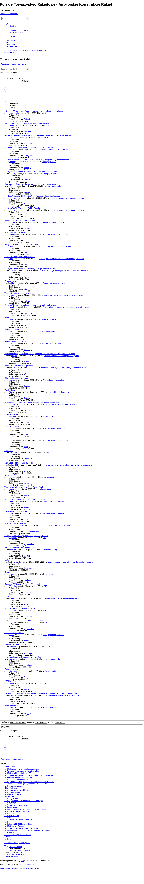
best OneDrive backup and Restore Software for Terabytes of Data (30, 147)
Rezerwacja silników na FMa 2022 (18, 645)
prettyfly (12, 222)
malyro (14, 356)
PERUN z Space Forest (14, 681)
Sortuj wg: (30, 722)
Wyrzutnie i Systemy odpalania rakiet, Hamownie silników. (65, 271)
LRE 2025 (8, 451)
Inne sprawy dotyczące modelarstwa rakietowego (63, 295)
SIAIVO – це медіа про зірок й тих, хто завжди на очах (26, 123)
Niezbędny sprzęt (49, 319)
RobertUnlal (14, 113)
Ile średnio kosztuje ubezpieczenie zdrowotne (22, 657)
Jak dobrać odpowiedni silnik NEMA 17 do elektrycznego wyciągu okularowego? (36, 160)
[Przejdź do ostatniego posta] (34, 119)
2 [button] (5, 85)
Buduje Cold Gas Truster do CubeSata (19, 220)
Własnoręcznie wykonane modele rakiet (55, 247)
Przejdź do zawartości (9, 14)
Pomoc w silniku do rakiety (15, 342)
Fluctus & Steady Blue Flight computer (19, 257)
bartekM (14, 465)
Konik (13, 695)
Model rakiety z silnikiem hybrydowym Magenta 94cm (25, 499)
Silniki (6, 317)
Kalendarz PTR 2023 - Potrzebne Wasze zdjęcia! (24, 584)
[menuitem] (19, 30)
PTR (47, 453)
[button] (5, 76)
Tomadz (12, 380)
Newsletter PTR (10, 475)
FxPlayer (13, 404)
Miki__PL (13, 707)
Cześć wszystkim (11, 414)
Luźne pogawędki (49, 162)
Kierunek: (51, 722)
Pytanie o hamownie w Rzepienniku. (19, 366)
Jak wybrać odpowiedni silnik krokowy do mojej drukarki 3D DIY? (30, 269)
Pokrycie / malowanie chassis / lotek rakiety (21, 245)
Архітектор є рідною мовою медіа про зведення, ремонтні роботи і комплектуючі (38, 135)
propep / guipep (10, 439)
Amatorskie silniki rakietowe (54, 222)
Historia (50, 683)
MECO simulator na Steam (15, 232)
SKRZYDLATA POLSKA (14, 633)
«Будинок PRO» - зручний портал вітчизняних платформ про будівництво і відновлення (41, 111)
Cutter (6, 560)
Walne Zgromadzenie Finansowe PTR (19, 608)
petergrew (13, 149)
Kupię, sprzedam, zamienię (54, 501)
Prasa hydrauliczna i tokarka (15, 523)
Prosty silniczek (10, 390)
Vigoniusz (13, 538)
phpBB (21, 861)
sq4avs (12, 501)
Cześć (7, 572)
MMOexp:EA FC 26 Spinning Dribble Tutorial (22, 208)
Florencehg (14, 198)
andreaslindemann (16, 526)
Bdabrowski (14, 453)
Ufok (11, 247)
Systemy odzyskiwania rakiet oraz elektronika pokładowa (61, 259)
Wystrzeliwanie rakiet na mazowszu (18, 293)
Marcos (12, 186)
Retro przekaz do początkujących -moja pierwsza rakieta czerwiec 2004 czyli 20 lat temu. (39, 354)
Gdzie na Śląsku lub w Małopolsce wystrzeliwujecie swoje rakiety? (31, 305)
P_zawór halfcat (10, 281)
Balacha (12, 319)
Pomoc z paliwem (11, 329)
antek (11, 428)
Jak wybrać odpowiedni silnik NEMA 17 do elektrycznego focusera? (31, 172)
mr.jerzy (12, 295)
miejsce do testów (11, 426)
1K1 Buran (8, 596)
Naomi (12, 162)
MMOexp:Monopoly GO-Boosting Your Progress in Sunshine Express (32, 196)
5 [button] (5, 91)
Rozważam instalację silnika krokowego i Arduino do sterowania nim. (32, 184)
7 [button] (5, 95)
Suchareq (13, 671)
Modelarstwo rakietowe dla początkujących (67, 198)
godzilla (12, 416)
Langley (12, 174)
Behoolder (13, 234)
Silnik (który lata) (11, 705)
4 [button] (5, 89)
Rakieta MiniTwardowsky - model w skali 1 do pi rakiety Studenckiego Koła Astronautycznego (41, 693)
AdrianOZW (16, 598)
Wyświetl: (5, 722)
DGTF (13, 368)
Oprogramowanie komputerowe (55, 149)
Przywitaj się (48, 416)
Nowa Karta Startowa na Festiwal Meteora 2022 (23, 621)
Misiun (14, 283)
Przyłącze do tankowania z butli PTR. (19, 548)
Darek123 (13, 307)
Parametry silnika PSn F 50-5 (16, 511)
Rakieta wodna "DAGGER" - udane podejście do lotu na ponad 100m (32, 402)
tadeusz (12, 550)
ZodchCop (13, 137)
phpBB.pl (30, 864)
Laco (11, 513)
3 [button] (5, 87)
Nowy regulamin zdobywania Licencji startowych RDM (26, 536)
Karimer (12, 271)
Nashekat (13, 125)
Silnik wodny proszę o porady (16, 378)
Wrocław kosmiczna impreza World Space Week (23, 487)
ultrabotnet (13, 574)
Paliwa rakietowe (49, 331)
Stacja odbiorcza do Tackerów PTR (18, 463)
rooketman (13, 659)
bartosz (12, 477)
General (48, 113)
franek (11, 635)
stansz (12, 489)
